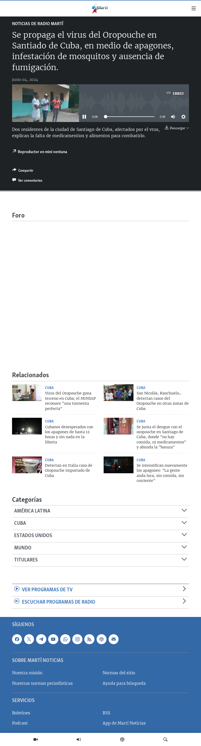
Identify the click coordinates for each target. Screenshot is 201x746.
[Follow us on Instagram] (77, 639)
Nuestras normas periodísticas (42, 683)
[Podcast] (122, 739)
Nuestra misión (27, 673)
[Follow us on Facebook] (17, 639)
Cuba (49, 388)
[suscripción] (114, 639)
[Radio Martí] (79, 739)
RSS (106, 713)
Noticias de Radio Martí (37, 24)
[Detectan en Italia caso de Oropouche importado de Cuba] (27, 464)
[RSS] (89, 639)
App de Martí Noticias (124, 723)
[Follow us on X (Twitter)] (29, 639)
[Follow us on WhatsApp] (65, 639)
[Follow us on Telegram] (41, 639)
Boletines (21, 713)
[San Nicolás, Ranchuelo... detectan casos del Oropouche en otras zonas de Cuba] (118, 392)
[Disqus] (100, 286)
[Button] (22, 171)
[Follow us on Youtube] (53, 639)
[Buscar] (165, 739)
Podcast (20, 723)
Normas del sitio (119, 673)
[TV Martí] (35, 739)
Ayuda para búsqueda (124, 683)
